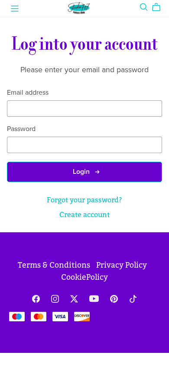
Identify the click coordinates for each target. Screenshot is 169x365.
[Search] (144, 7)
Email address (28, 93)
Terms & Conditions (55, 265)
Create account (84, 214)
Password (21, 129)
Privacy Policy (121, 265)
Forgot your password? (84, 200)
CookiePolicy (84, 277)
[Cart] (159, 7)
